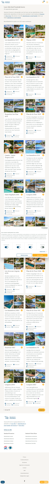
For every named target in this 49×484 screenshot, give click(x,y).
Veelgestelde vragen (24, 476)
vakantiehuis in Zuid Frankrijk (14, 17)
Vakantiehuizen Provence (8, 443)
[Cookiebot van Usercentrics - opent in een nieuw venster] (42, 228)
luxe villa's (13, 423)
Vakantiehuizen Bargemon (9, 438)
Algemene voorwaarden (24, 465)
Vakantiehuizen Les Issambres (31, 436)
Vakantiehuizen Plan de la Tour (31, 441)
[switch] (18, 247)
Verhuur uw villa (8, 429)
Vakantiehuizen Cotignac (8, 441)
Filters (2, 482)
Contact (24, 467)
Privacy (24, 457)
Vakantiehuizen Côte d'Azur (30, 443)
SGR (24, 470)
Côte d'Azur (21, 425)
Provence (42, 14)
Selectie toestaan (24, 255)
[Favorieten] (43, 2)
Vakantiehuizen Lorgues (8, 436)
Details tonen (42, 251)
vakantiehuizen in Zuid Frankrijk (29, 16)
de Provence (14, 425)
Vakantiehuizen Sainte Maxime (31, 438)
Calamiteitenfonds (24, 473)
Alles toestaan (40, 255)
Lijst (42, 482)
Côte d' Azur (8, 16)
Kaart (46, 482)
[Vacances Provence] (15, 417)
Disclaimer (24, 462)
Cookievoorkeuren (24, 459)
